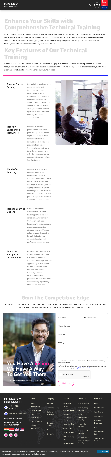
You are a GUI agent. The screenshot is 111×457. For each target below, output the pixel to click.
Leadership (50, 408)
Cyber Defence (36, 410)
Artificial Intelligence (35, 427)
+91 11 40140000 (14, 406)
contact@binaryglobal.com (17, 414)
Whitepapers (98, 416)
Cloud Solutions (36, 421)
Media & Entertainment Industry (83, 417)
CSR (95, 427)
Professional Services (67, 405)
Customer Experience (98, 422)
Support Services (68, 424)
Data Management (35, 416)
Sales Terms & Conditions (99, 440)
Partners (49, 430)
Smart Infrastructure (35, 405)
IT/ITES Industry (83, 403)
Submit (64, 383)
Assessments (67, 428)
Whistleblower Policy (99, 433)
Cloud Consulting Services (68, 438)
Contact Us (50, 434)
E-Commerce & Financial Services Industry (84, 440)
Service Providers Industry (84, 432)
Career (49, 419)
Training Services (68, 432)
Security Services (68, 443)
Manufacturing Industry (83, 409)
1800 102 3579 (13, 408)
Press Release (99, 408)
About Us (50, 403)
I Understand (103, 451)
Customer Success (50, 424)
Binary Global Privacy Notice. (83, 368)
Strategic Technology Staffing (67, 417)
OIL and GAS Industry (82, 425)
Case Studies (98, 412)
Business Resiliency (50, 413)
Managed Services (69, 410)
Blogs (96, 403)
